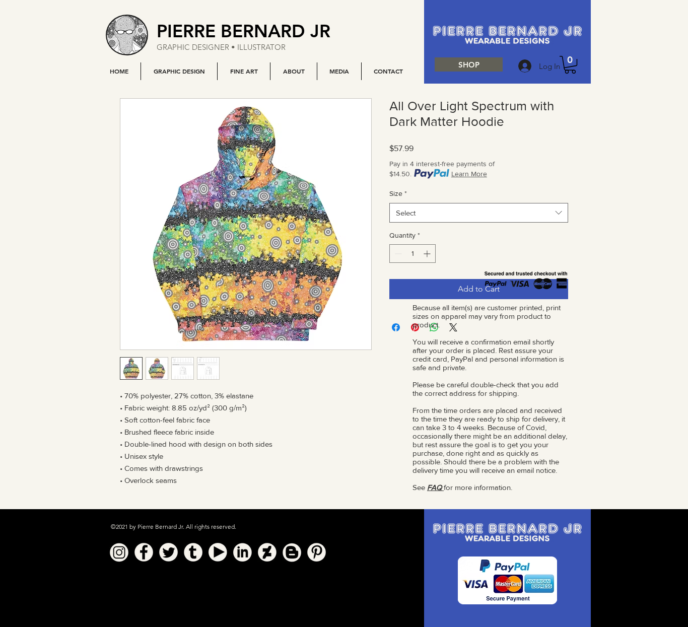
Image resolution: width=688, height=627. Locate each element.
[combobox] (478, 213)
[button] (179, 71)
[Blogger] (292, 552)
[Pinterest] (316, 552)
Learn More (469, 174)
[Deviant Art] (267, 552)
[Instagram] (119, 552)
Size (398, 193)
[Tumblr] (193, 552)
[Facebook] (144, 552)
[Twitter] (168, 552)
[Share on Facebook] (396, 327)
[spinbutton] (412, 253)
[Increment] (428, 253)
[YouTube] (218, 552)
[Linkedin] (242, 552)
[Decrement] (397, 253)
